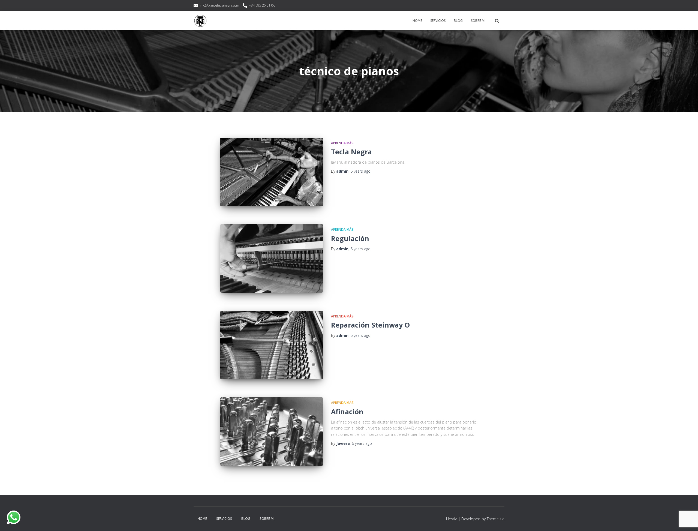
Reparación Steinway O (370, 324)
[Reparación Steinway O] (271, 345)
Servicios (438, 20)
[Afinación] (271, 431)
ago (360, 171)
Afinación (347, 411)
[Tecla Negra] (271, 172)
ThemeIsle (495, 518)
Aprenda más (342, 143)
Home (417, 20)
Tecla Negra (351, 151)
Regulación (350, 238)
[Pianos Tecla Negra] (200, 21)
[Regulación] (271, 258)
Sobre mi (478, 20)
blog (458, 20)
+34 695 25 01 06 (262, 5)
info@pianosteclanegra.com (219, 5)
